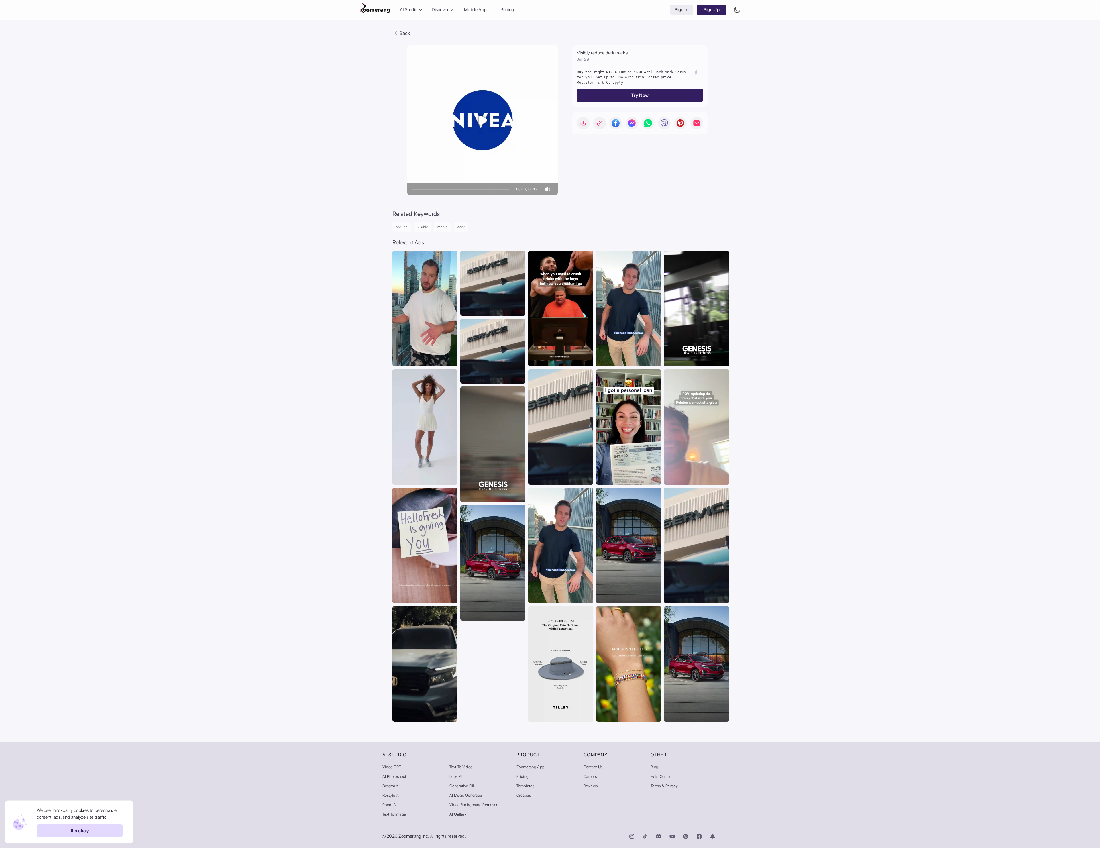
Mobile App (475, 10)
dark (461, 227)
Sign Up (712, 10)
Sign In (682, 10)
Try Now (640, 95)
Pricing (507, 10)
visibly (423, 227)
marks (442, 227)
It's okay (80, 830)
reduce (402, 227)
